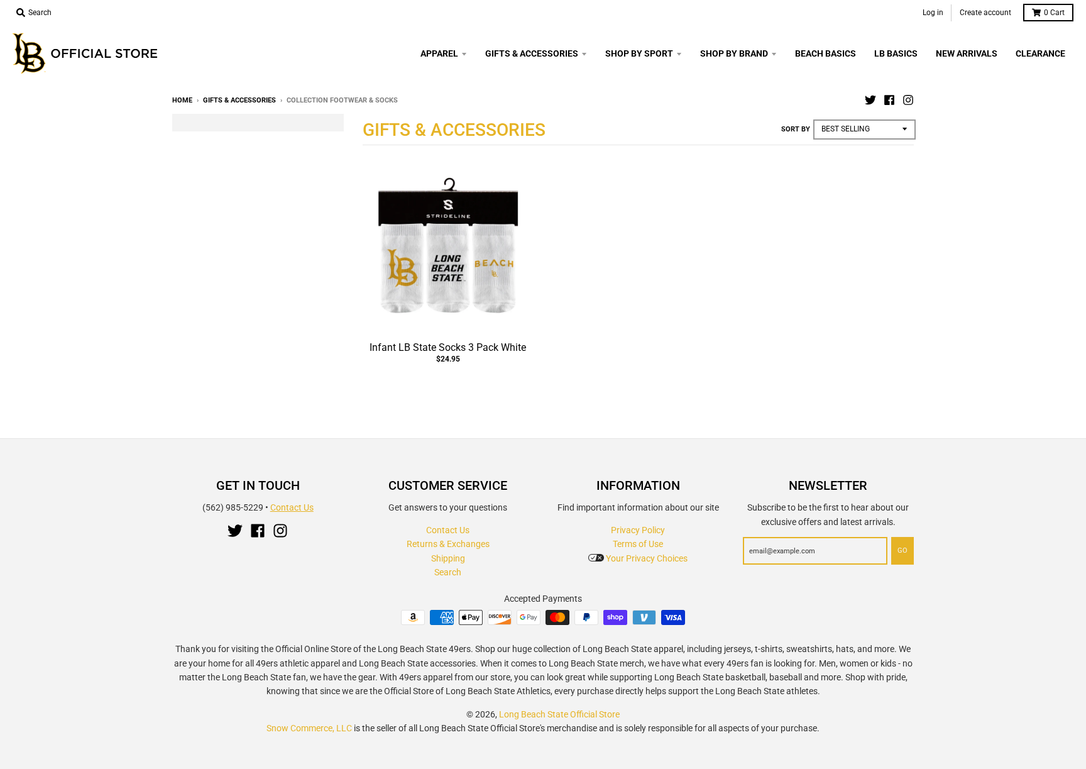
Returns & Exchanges (448, 544)
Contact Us (292, 507)
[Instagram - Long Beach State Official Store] (908, 100)
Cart (1054, 12)
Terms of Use (638, 544)
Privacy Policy (638, 530)
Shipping (448, 558)
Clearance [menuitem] (1040, 53)
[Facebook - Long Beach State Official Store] (889, 100)
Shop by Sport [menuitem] (639, 53)
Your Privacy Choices (646, 558)
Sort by (795, 129)
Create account (985, 12)
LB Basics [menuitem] (896, 53)
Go (902, 550)
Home (182, 100)
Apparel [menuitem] (439, 53)
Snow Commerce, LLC (309, 728)
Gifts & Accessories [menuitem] (531, 53)
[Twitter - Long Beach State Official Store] (870, 100)
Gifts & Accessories (239, 100)
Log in (933, 12)
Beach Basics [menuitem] (825, 53)
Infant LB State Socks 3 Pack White (448, 347)
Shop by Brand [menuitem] (734, 53)
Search (447, 572)
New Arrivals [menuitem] (966, 53)
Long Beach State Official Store (559, 714)
